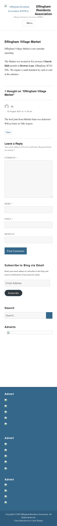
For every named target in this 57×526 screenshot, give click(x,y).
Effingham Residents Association (43, 10)
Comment (11, 157)
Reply (8, 132)
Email (9, 218)
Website (10, 234)
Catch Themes (37, 520)
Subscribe (13, 293)
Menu (30, 22)
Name (9, 203)
